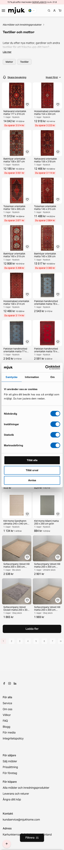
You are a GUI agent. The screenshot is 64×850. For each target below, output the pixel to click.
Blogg (6, 726)
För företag (10, 773)
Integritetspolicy (13, 738)
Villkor (7, 715)
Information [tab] (32, 377)
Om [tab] (52, 377)
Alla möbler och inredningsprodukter (22, 24)
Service (7, 703)
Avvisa (32, 480)
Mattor (9, 61)
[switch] (55, 424)
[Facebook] (4, 683)
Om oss (7, 709)
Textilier (24, 61)
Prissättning (10, 767)
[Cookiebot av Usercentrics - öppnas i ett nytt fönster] (45, 367)
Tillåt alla (32, 460)
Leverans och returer (16, 793)
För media (9, 732)
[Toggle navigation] (3, 11)
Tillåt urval (32, 470)
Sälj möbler (10, 761)
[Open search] (49, 10)
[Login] (54, 10)
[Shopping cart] (60, 10)
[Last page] (60, 641)
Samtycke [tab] (11, 377)
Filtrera (29, 837)
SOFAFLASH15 (39, 2)
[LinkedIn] (15, 683)
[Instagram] (9, 683)
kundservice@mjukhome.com (21, 819)
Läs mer (7, 52)
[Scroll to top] (6, 844)
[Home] (16, 10)
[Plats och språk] (31, 10)
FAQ (5, 720)
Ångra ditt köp (12, 799)
